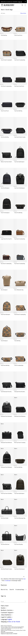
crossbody (7, 564)
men (24, 562)
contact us (3, 629)
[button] (20, 2)
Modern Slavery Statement (6, 625)
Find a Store (5, 606)
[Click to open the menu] (25, 5)
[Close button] (25, 1)
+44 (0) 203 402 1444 (17, 628)
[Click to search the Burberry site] (22, 5)
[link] (12, 573)
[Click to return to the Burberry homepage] (9, 5)
